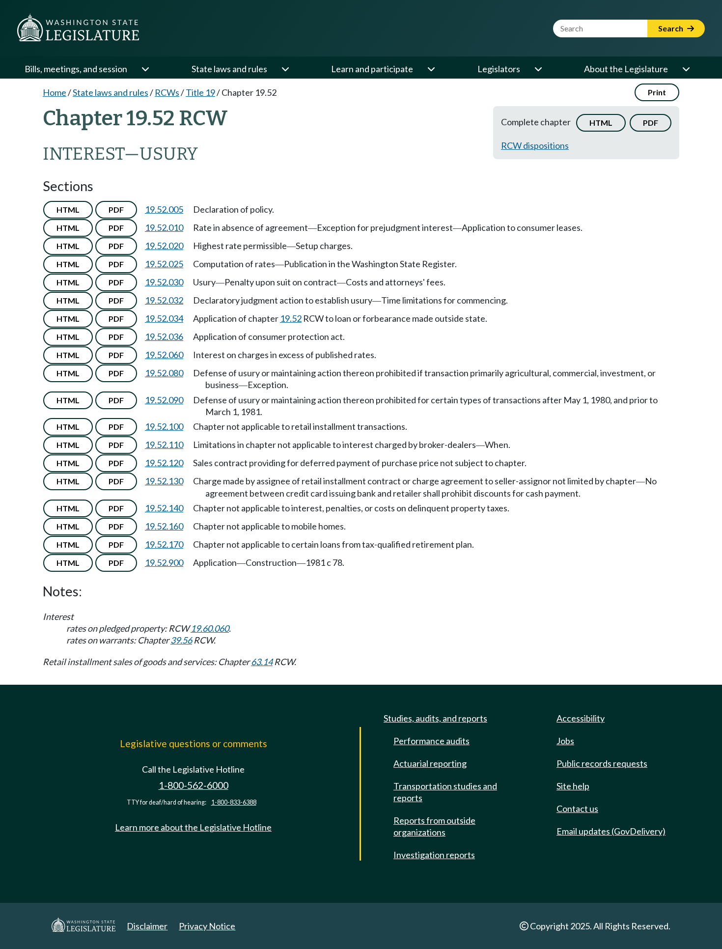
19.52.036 (164, 336)
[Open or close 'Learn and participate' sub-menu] (430, 69)
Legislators (498, 68)
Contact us (577, 808)
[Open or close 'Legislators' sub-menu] (537, 69)
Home (54, 92)
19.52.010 (164, 227)
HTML (600, 122)
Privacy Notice (207, 926)
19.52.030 (164, 282)
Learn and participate (372, 68)
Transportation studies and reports (445, 792)
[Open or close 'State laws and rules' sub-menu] (285, 69)
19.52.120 (164, 462)
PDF (650, 122)
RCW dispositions (535, 145)
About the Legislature (626, 68)
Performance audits (431, 740)
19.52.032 (164, 300)
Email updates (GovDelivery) (611, 831)
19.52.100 (164, 426)
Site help (572, 786)
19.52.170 (164, 544)
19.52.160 (164, 526)
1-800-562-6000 (193, 785)
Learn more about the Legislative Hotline (193, 827)
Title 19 (200, 92)
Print (657, 92)
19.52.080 (164, 372)
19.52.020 (164, 245)
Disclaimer (147, 926)
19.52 (291, 318)
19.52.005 (164, 209)
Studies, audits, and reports (435, 718)
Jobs (565, 740)
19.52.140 (164, 507)
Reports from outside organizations (434, 826)
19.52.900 (164, 562)
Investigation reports (434, 854)
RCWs (167, 92)
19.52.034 (164, 318)
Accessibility (580, 718)
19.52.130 (164, 480)
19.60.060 (210, 628)
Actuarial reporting (430, 763)
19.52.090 (164, 399)
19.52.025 (164, 263)
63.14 (262, 661)
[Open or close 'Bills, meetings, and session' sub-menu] (145, 69)
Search (671, 28)
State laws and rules (229, 68)
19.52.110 (164, 444)
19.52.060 (164, 354)
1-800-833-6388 (233, 802)
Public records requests (601, 763)
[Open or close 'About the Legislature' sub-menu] (685, 69)
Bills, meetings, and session (76, 68)
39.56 (181, 640)
